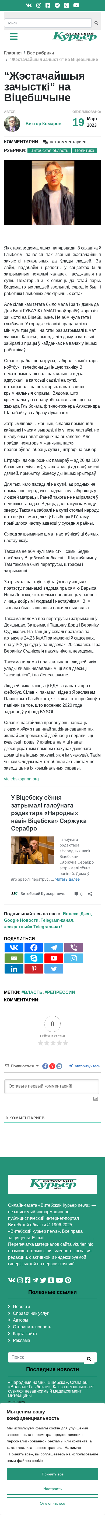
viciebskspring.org (21, 779)
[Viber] (73, 947)
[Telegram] (53, 947)
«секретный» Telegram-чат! (33, 926)
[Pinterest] (33, 969)
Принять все (53, 1474)
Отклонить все (52, 1503)
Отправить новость (32, 1327)
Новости (21, 1306)
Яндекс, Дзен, (77, 913)
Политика (84, 150)
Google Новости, (22, 920)
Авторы (20, 1320)
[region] (52, 1459)
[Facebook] (33, 947)
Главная (13, 53)
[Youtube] (53, 958)
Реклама (21, 1340)
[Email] (14, 958)
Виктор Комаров (43, 123)
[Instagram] (73, 958)
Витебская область (49, 150)
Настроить (52, 1489)
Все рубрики (40, 53)
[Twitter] (53, 969)
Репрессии (61, 992)
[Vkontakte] (14, 947)
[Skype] (33, 958)
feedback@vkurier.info (70, 1237)
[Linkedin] (14, 969)
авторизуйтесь (87, 1066)
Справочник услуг (31, 1313)
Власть (33, 992)
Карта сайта (25, 1333)
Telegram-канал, (57, 920)
